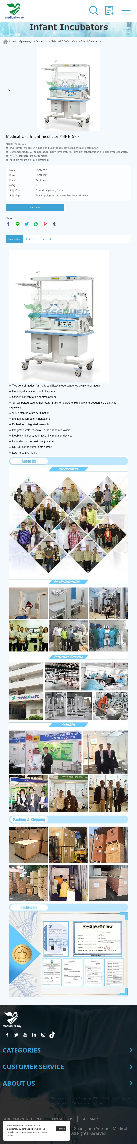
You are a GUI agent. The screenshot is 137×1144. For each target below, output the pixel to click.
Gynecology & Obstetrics (33, 41)
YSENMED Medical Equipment (24, 1098)
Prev (10, 89)
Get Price (35, 207)
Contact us (61, 1119)
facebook (8, 223)
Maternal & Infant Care (64, 41)
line (17, 223)
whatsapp (35, 223)
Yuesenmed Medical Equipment (73, 1098)
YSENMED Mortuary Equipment (86, 1103)
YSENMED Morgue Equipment (50, 1103)
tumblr (54, 223)
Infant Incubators (91, 41)
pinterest (45, 223)
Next (126, 89)
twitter (26, 223)
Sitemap (90, 1119)
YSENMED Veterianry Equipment (112, 1098)
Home (12, 41)
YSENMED (48, 1098)
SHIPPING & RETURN (22, 1119)
